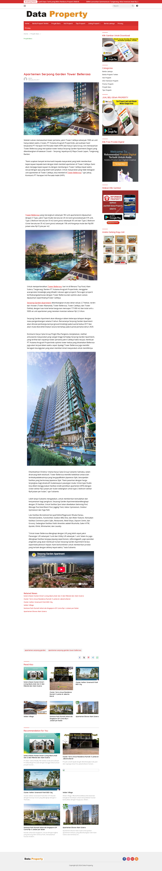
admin (30, 78)
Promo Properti (107, 84)
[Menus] (25, 6)
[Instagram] (128, 859)
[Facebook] (124, 859)
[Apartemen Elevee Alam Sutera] (87, 707)
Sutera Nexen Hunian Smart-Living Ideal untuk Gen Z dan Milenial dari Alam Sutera (54, 596)
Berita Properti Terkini (40, 23)
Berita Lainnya (109, 23)
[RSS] (136, 859)
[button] (133, 5)
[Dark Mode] (137, 6)
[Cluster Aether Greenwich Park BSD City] (87, 673)
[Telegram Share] (93, 657)
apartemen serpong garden (35, 650)
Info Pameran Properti (110, 81)
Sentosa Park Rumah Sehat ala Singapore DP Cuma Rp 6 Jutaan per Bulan (51, 608)
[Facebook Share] (79, 657)
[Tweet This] (84, 657)
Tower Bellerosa (32, 215)
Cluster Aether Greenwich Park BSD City (38, 602)
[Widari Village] (35, 707)
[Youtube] (132, 859)
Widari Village (29, 605)
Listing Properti (93, 23)
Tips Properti (80, 23)
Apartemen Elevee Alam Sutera (35, 611)
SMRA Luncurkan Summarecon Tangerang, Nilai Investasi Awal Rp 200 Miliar (74, 2)
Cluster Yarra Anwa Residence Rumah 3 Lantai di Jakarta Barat (47, 599)
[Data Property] (57, 15)
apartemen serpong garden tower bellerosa (64, 650)
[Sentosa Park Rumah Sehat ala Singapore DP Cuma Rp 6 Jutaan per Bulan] (61, 707)
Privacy (120, 23)
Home (27, 23)
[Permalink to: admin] (25, 79)
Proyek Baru (56, 23)
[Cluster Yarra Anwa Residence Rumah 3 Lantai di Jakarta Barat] (61, 678)
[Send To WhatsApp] (97, 657)
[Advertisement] (61, 56)
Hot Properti (68, 23)
